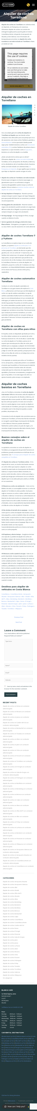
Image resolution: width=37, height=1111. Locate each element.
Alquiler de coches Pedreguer (12, 960)
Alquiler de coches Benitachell (12, 914)
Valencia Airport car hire (24, 1036)
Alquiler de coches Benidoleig (12, 902)
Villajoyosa (18, 609)
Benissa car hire (10, 1045)
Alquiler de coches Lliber (10, 949)
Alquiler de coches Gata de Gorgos (14, 937)
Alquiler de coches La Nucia (11, 946)
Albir (22, 596)
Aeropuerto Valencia (14, 596)
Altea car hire (31, 1041)
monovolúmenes (7, 142)
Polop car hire (28, 1056)
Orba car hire (31, 1054)
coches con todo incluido (23, 159)
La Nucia (30, 604)
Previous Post (18, 617)
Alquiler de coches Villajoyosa (12, 975)
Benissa (4, 601)
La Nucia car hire (23, 1052)
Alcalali (27, 596)
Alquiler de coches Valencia (11, 972)
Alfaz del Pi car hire (20, 1041)
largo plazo (28, 150)
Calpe (17, 601)
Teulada (4, 609)
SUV (10, 147)
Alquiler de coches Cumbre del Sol (13, 925)
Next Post (19, 622)
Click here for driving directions (11, 1095)
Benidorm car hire (20, 1043)
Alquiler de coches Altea (10, 899)
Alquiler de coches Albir (10, 887)
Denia (22, 601)
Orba (13, 606)
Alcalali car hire (9, 1041)
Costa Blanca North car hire (20, 1038)
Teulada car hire (18, 1059)
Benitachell (11, 601)
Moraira (8, 606)
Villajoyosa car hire (10, 1061)
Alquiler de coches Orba (10, 955)
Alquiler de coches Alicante (11, 896)
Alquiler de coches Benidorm (12, 905)
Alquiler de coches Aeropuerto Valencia (15, 884)
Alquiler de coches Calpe (10, 916)
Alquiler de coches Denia (10, 928)
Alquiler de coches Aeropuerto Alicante (15, 881)
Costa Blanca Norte (16, 594)
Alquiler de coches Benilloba (11, 908)
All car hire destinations (24, 1061)
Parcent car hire (17, 1056)
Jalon (20, 604)
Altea (7, 599)
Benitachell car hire (21, 1045)
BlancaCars (11, 1101)
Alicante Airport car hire (8, 1036)
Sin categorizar (7, 978)
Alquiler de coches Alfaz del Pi (12, 893)
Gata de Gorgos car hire (12, 1050)
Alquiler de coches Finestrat (11, 934)
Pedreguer (30, 606)
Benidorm (21, 599)
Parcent (18, 606)
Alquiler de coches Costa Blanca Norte (15, 922)
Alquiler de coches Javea (10, 943)
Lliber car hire (11, 1054)
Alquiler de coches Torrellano (12, 969)
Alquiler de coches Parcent (11, 957)
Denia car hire (9, 1047)
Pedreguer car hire (7, 1059)
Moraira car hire (21, 1054)
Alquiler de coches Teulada (11, 966)
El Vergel (28, 601)
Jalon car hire (24, 1050)
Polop (24, 606)
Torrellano (11, 609)
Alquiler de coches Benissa (11, 911)
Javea (24, 604)
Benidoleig (13, 599)
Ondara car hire (7, 1056)
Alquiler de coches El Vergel (11, 931)
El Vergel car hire (19, 1047)
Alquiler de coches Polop (10, 963)
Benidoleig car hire (8, 1043)
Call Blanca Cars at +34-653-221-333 (12, 1007)
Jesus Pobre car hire (11, 1052)
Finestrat (4, 604)
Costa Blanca (5, 594)
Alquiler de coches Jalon (10, 940)
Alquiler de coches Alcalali (11, 890)
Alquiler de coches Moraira (11, 952)
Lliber (3, 606)
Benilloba (28, 599)
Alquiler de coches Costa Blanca (13, 919)
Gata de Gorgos (13, 604)
